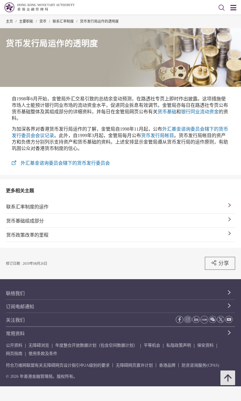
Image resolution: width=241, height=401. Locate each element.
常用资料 (15, 333)
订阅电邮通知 (20, 306)
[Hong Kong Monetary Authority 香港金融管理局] (39, 7)
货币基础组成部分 (25, 220)
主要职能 (26, 21)
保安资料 (205, 345)
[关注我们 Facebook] (179, 319)
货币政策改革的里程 (27, 234)
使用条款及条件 (43, 353)
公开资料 (14, 345)
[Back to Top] (227, 377)
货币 (42, 21)
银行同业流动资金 (200, 111)
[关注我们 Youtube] (229, 319)
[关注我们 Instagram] (188, 319)
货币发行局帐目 (157, 135)
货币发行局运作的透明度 (99, 21)
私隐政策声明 (178, 345)
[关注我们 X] (221, 319)
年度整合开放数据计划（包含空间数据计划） (96, 345)
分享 (223, 263)
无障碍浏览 (39, 345)
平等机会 (152, 345)
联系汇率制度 (63, 21)
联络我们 (15, 293)
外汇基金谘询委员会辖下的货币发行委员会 (65, 163)
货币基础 (167, 111)
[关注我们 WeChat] (212, 319)
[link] (221, 7)
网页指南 (14, 353)
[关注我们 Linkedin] (196, 319)
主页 (9, 21)
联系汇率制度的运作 (27, 206)
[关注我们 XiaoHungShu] (204, 320)
